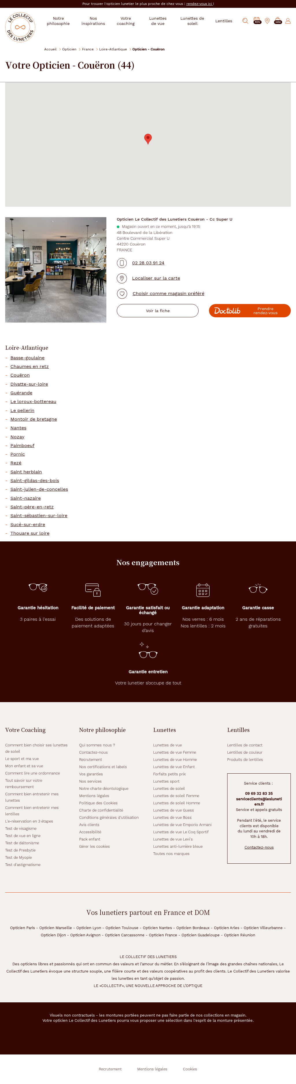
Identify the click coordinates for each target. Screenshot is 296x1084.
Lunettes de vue (167, 745)
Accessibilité (90, 832)
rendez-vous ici (199, 4)
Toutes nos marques (171, 854)
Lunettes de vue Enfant (174, 767)
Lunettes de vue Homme (175, 759)
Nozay (17, 437)
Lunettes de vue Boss (172, 817)
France (88, 49)
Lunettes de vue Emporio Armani (182, 825)
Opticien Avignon (85, 935)
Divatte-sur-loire (29, 384)
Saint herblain (26, 472)
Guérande (21, 392)
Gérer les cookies (94, 846)
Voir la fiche (158, 310)
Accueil (50, 49)
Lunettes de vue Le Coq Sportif (181, 832)
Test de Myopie (18, 857)
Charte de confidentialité (101, 810)
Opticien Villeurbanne (263, 928)
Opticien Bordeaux (193, 928)
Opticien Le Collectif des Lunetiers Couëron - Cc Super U (174, 219)
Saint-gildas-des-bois (34, 480)
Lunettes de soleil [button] (192, 21)
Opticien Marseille (55, 928)
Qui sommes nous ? (97, 745)
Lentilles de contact (244, 745)
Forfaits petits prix (169, 774)
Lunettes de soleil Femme (176, 796)
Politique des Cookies (98, 803)
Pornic (17, 454)
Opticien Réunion (239, 935)
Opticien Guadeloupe (201, 935)
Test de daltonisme (22, 843)
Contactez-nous (93, 752)
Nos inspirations (93, 21)
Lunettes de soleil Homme (176, 803)
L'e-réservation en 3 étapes (29, 821)
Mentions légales (94, 796)
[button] (277, 21)
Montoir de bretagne (33, 419)
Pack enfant (89, 839)
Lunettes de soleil (169, 788)
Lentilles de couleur (244, 752)
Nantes (18, 428)
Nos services (90, 781)
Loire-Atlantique (113, 49)
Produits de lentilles (245, 759)
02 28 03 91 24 (148, 262)
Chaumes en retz (29, 366)
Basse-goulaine (27, 357)
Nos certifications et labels (103, 767)
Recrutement (90, 759)
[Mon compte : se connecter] (288, 21)
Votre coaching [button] (125, 21)
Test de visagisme (20, 828)
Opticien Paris (22, 928)
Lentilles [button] (223, 21)
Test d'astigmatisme (22, 865)
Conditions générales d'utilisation (109, 817)
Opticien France (163, 935)
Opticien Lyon (88, 928)
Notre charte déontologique (103, 788)
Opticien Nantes (157, 928)
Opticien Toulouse (122, 928)
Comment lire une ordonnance (32, 773)
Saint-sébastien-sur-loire (38, 515)
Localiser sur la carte (156, 278)
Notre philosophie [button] (58, 21)
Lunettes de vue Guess (173, 810)
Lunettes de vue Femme (174, 752)
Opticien (69, 49)
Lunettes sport (166, 781)
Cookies (190, 1069)
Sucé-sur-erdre (27, 524)
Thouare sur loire (29, 533)
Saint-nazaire (25, 498)
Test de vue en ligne (22, 836)
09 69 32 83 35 (259, 793)
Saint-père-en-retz (32, 507)
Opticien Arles (226, 928)
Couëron (20, 375)
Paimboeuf (22, 445)
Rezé (15, 463)
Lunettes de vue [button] (157, 21)
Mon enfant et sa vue (24, 766)
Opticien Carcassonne (125, 935)
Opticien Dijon (53, 935)
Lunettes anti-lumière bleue (178, 846)
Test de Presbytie (20, 850)
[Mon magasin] (267, 21)
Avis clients (89, 825)
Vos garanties (91, 774)
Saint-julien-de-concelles (39, 489)
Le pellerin (22, 410)
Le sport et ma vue (22, 759)
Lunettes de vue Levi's (173, 839)
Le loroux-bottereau (33, 401)
